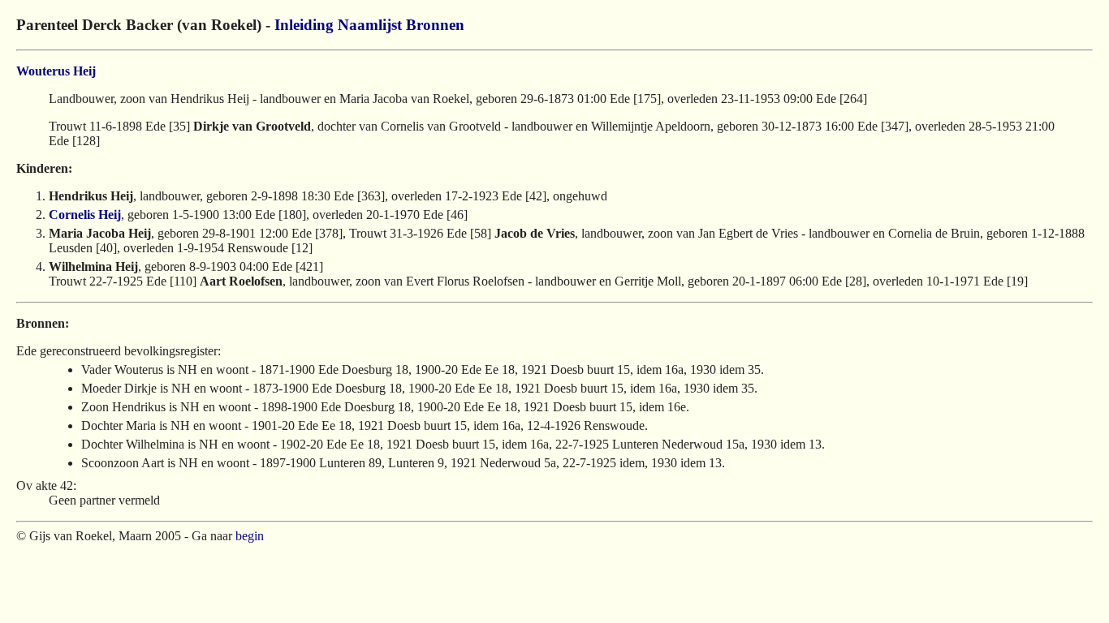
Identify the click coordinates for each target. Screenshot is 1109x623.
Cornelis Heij (85, 214)
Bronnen (435, 24)
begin (249, 536)
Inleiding (304, 24)
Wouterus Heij (56, 71)
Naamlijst (370, 24)
